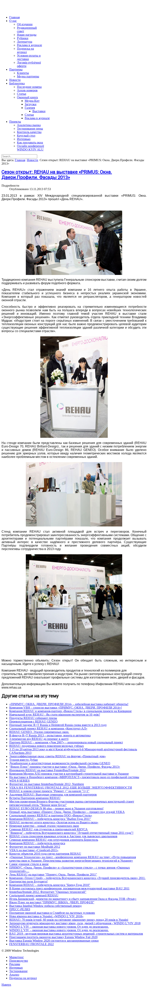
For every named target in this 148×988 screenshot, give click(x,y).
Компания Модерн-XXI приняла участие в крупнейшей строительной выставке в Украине (69, 773)
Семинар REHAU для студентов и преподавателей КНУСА (48, 829)
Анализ (14, 974)
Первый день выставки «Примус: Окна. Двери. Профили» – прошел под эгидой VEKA (67, 812)
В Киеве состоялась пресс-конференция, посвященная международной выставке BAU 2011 (69, 888)
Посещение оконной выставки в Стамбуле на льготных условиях (52, 912)
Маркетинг (16, 957)
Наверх (6, 984)
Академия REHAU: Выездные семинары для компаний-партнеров (53, 794)
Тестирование (18, 971)
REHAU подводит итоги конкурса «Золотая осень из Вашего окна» (53, 822)
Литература (24, 41)
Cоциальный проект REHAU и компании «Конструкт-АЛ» (48, 728)
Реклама (14, 964)
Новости (15, 80)
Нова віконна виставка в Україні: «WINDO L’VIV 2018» (46, 916)
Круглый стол (26, 135)
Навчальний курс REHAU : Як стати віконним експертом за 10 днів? (54, 714)
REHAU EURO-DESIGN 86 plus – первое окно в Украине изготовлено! (56, 808)
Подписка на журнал (25, 50)
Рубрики (22, 38)
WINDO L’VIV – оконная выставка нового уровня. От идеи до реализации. (59, 926)
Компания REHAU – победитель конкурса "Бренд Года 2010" (49, 885)
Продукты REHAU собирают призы (33, 718)
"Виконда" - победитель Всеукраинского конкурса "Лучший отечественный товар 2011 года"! (71, 832)
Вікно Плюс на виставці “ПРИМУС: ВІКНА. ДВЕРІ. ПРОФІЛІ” (51, 902)
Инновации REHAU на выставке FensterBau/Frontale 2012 (47, 770)
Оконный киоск (27, 97)
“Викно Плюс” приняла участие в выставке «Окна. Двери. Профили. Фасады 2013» (64, 766)
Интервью (23, 139)
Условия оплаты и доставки (29, 57)
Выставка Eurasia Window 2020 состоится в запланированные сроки (54, 940)
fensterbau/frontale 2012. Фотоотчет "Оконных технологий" (47, 892)
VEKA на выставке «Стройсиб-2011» (33, 850)
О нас (13, 20)
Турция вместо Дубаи (23, 759)
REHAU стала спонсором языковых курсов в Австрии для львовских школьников (63, 836)
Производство (18, 960)
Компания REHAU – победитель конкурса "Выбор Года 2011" (50, 818)
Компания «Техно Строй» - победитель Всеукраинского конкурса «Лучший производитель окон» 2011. (77, 878)
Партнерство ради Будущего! (28, 881)
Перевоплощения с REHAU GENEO (33, 721)
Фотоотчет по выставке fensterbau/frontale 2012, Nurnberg (46, 784)
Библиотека (17, 83)
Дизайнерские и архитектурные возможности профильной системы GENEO (59, 763)
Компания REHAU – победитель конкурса (37, 843)
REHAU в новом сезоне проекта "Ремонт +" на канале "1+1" (49, 791)
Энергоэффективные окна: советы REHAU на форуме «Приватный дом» (57, 756)
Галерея (30, 107)
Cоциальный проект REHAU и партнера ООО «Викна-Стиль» (50, 815)
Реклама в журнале (29, 45)
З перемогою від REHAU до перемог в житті (38, 739)
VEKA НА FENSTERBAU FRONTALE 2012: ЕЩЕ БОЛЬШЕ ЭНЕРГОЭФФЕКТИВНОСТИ (70, 787)
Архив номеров (27, 90)
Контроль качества (29, 132)
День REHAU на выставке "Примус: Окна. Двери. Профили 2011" (53, 874)
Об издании (25, 24)
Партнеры (16, 69)
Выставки (38, 111)
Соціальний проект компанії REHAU (33, 895)
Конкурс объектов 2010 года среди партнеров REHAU (45, 853)
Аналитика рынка (29, 125)
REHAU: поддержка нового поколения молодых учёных (46, 745)
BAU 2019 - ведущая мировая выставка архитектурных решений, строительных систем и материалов (76, 933)
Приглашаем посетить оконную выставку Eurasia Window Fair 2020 (53, 937)
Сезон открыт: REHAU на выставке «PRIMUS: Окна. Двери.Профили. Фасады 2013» (57, 174)
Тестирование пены (30, 128)
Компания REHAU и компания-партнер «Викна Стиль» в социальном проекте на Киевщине (70, 711)
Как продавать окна (30, 142)
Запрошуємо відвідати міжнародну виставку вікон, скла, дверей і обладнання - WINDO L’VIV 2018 (74, 923)
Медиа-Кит (32, 100)
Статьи (21, 93)
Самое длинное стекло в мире (29, 864)
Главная (14, 17)
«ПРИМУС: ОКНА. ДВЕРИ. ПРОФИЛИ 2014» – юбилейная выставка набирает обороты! (68, 704)
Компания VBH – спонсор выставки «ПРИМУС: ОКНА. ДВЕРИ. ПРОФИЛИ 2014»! (65, 707)
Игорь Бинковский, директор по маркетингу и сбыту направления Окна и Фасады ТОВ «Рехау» (72, 898)
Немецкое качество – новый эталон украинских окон (44, 825)
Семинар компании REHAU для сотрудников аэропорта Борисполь (53, 839)
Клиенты (23, 73)
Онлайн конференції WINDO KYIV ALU (30, 147)
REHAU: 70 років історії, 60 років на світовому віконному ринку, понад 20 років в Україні (68, 919)
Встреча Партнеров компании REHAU (35, 798)
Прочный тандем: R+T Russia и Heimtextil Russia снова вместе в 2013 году (58, 725)
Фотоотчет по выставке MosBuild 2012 (34, 846)
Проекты (15, 121)
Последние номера (29, 86)
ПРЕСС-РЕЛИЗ (19, 909)
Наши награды (26, 34)
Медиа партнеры (28, 76)
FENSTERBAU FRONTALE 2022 (31, 944)
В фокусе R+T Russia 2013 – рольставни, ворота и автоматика (50, 735)
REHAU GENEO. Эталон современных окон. (39, 732)
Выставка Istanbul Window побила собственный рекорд (45, 905)
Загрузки (30, 104)
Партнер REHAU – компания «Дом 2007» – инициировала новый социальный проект (66, 742)
